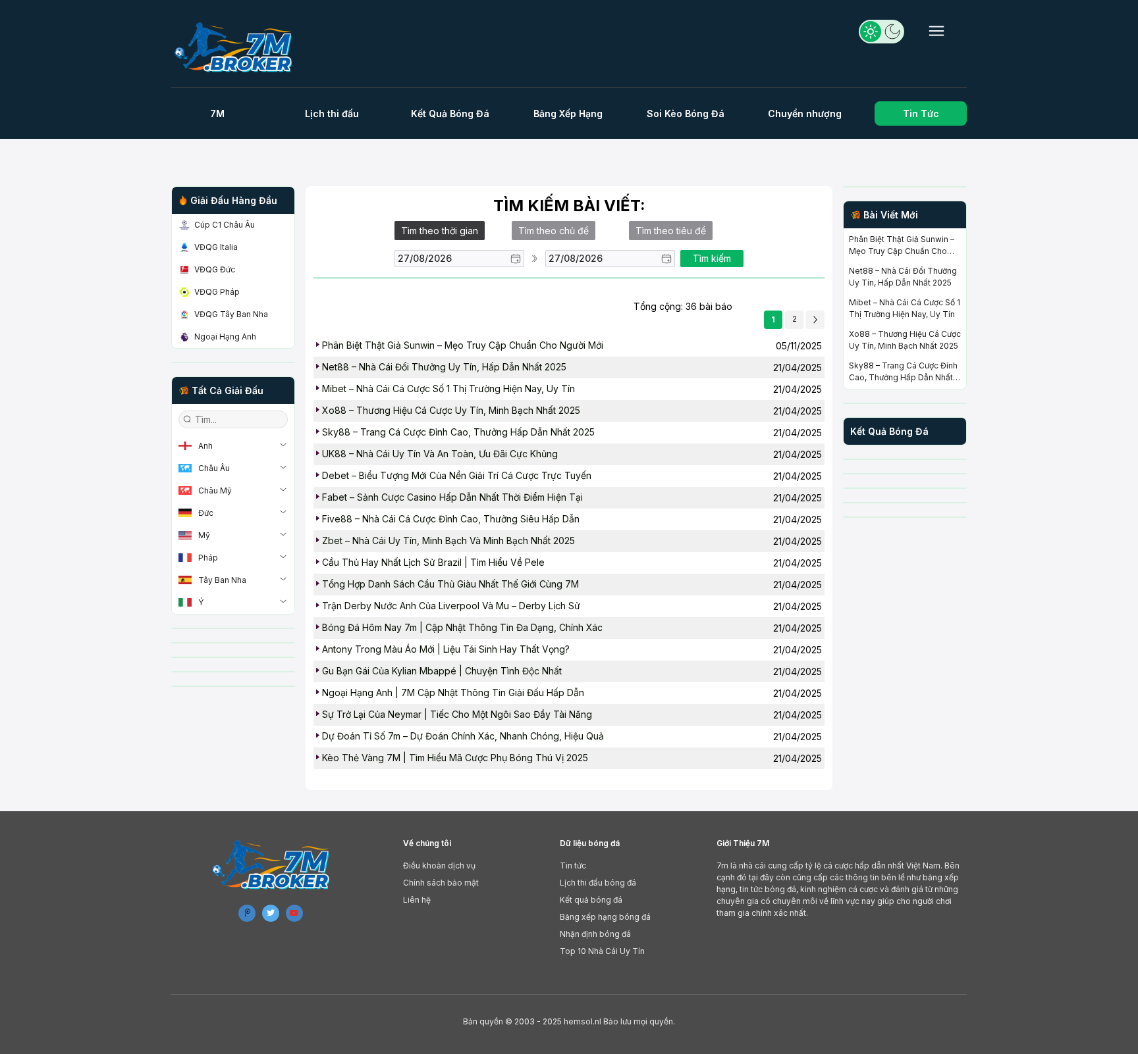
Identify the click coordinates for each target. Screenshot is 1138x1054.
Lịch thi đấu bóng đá (598, 883)
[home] (238, 47)
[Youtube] (294, 913)
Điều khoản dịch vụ (439, 865)
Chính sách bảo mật (441, 883)
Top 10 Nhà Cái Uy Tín (602, 951)
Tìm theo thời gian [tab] (439, 230)
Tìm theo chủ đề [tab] (553, 230)
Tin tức (573, 865)
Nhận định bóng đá (595, 934)
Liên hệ (417, 900)
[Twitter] (270, 913)
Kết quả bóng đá (591, 900)
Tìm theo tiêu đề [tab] (671, 230)
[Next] (815, 320)
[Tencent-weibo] (247, 913)
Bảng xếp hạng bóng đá (605, 917)
